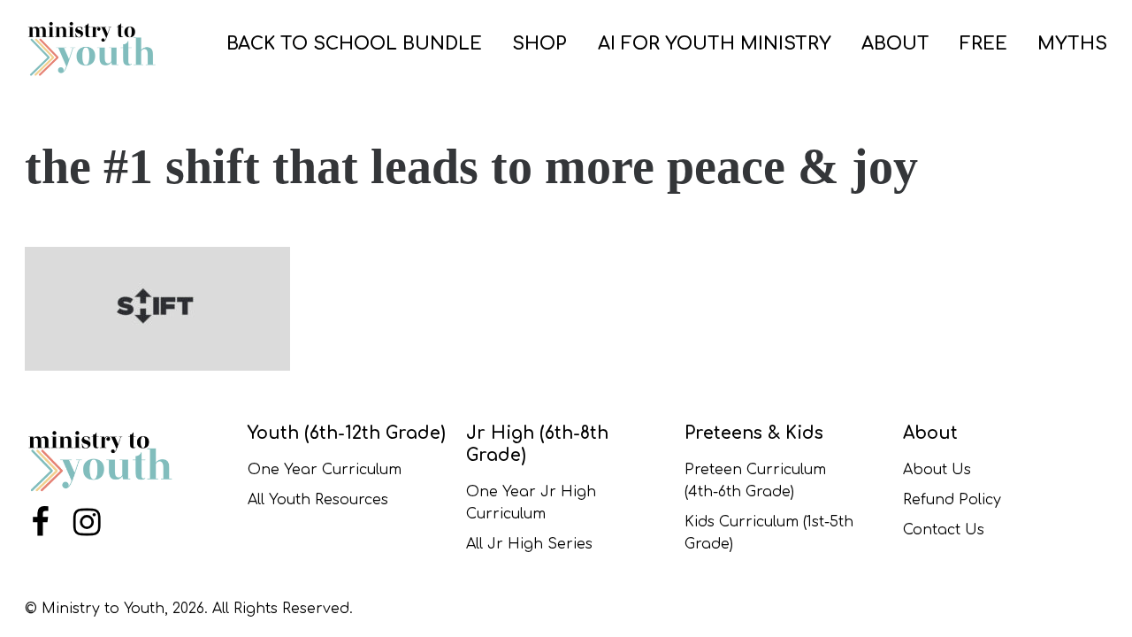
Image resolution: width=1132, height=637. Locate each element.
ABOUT (895, 44)
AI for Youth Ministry (714, 44)
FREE (983, 44)
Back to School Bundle (354, 44)
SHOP (539, 44)
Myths (1072, 44)
